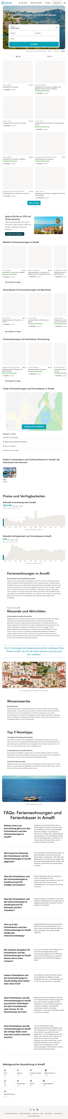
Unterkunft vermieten (36, 3)
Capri (36, 764)
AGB (42, 1113)
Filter (50, 56)
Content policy (58, 1113)
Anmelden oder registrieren (14, 234)
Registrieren (57, 3)
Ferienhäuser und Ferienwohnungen (36, 51)
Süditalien (56, 51)
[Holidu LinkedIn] (34, 1109)
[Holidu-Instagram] (30, 1109)
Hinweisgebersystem (34, 1116)
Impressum (35, 1113)
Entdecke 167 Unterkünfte (34, 427)
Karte (19, 56)
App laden (24, 3)
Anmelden (48, 3)
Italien (50, 51)
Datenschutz (48, 1113)
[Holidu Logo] (9, 2)
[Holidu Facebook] (37, 1109)
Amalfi (63, 51)
